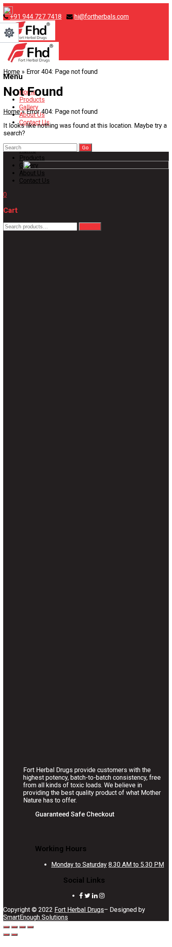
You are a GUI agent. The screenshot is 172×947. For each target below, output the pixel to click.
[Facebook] (81, 895)
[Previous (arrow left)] (6, 934)
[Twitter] (87, 895)
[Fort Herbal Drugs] (29, 38)
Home (11, 71)
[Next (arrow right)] (14, 934)
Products (32, 99)
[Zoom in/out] (6, 927)
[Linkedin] (95, 895)
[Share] (22, 927)
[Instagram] (102, 895)
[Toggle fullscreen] (14, 927)
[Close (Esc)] (30, 927)
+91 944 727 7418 (36, 16)
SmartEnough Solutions (35, 917)
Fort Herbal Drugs (79, 909)
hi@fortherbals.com (101, 16)
